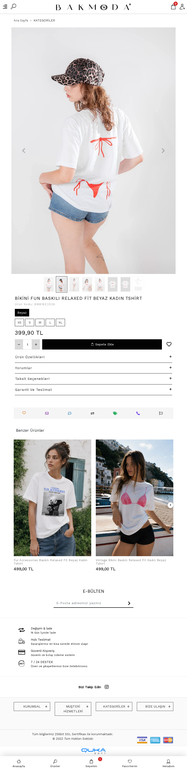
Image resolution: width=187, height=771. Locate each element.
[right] (170, 505)
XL (60, 322)
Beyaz (22, 312)
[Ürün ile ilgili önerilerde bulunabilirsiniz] (162, 413)
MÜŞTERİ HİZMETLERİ (73, 709)
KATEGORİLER (114, 706)
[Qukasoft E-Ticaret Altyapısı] (93, 751)
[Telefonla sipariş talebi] (139, 413)
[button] (23, 150)
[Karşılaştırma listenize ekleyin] (94, 413)
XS (19, 322)
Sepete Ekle (104, 344)
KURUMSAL (32, 706)
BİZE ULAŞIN (155, 706)
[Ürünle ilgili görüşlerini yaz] (71, 413)
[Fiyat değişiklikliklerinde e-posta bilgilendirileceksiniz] (116, 413)
